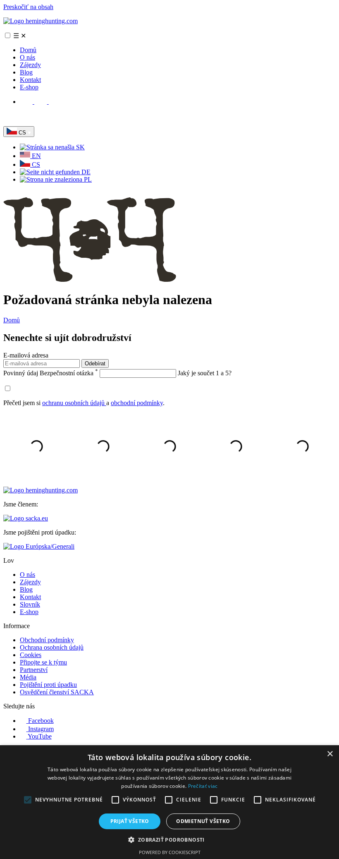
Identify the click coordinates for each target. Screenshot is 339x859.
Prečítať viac (203, 785)
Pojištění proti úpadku (48, 684)
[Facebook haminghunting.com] (27, 101)
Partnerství (34, 669)
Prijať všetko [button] (129, 821)
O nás (27, 57)
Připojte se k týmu (43, 662)
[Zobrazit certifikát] (38, 546)
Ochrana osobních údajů (52, 647)
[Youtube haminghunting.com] (55, 101)
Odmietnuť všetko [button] (203, 821)
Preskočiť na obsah (28, 6)
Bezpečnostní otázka (50, 373)
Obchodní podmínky (47, 639)
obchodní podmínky (137, 402)
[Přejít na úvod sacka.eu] (25, 518)
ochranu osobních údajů (74, 402)
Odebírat (95, 363)
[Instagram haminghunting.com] (41, 101)
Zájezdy (30, 64)
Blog (26, 72)
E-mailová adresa (25, 355)
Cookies (30, 654)
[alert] (169, 802)
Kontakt (30, 79)
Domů (28, 49)
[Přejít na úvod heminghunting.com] (40, 20)
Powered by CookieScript (170, 852)
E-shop (29, 87)
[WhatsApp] (9, 122)
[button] (169, 839)
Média (28, 677)
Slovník (30, 604)
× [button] (330, 754)
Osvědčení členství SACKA (57, 692)
